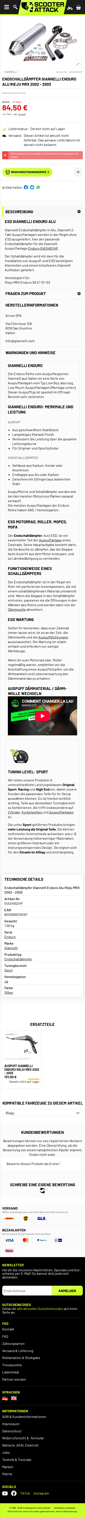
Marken (7, 1467)
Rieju (10, 1112)
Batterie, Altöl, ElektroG (20, 1445)
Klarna (7, 1474)
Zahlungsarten (13, 1343)
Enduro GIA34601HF (43, 248)
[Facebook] (14, 1493)
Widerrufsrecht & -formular (23, 1438)
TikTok (25, 1493)
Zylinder (14, 812)
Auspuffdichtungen (53, 637)
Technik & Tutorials (16, 1459)
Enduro (10, 937)
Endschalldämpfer (18, 959)
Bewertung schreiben (14, 92)
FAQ (5, 1336)
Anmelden (67, 1291)
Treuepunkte (12, 1365)
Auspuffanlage (50, 540)
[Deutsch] (5, 1398)
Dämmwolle (17, 609)
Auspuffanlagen (61, 812)
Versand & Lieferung (17, 1351)
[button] (26, 187)
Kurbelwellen (32, 812)
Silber (8, 992)
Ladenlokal (10, 1372)
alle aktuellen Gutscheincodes (40, 1309)
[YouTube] (5, 1493)
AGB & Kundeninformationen (24, 1416)
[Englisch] (14, 1398)
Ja (6, 981)
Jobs (6, 1452)
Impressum (10, 1424)
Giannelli (10, 71)
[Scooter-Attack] (42, 7)
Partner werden (14, 1379)
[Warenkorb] (78, 7)
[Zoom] (78, 64)
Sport (8, 970)
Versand (22, 114)
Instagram (41, 1493)
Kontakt (8, 1329)
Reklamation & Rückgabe (21, 1358)
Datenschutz (12, 1431)
